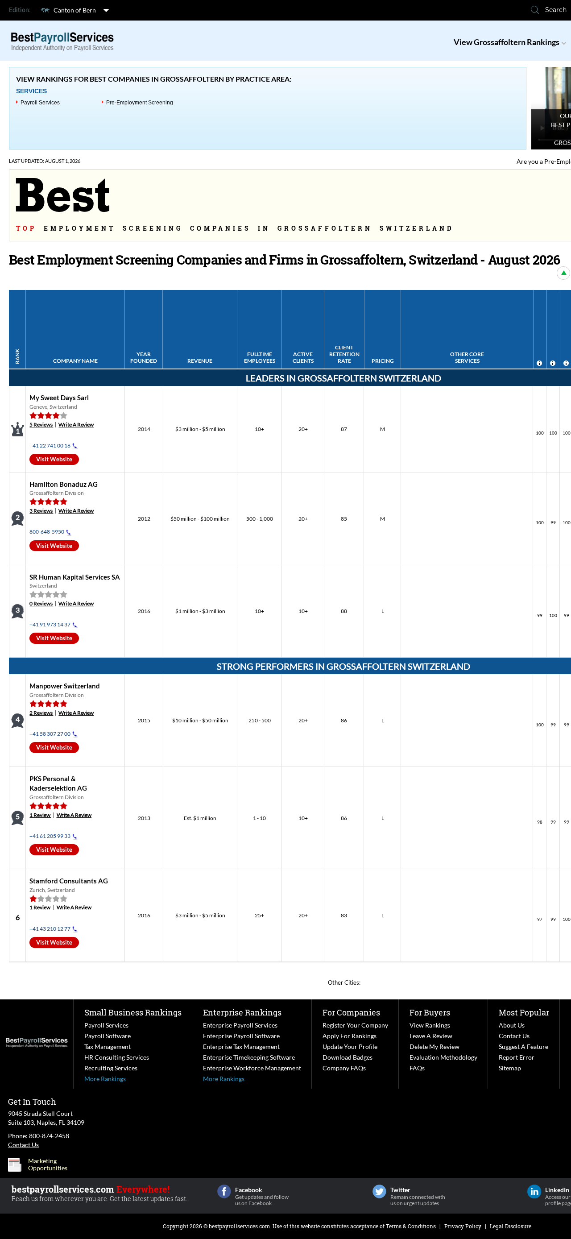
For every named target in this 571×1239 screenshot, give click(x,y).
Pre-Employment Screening (139, 102)
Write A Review (76, 424)
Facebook (224, 1191)
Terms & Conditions (411, 1226)
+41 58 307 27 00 (49, 733)
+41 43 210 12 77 (49, 928)
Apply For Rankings (350, 1036)
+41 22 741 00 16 (49, 445)
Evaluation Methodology (443, 1057)
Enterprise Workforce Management (252, 1068)
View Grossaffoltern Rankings (506, 42)
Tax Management (107, 1046)
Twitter (379, 1191)
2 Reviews (41, 712)
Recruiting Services (110, 1068)
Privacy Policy (462, 1226)
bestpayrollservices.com (239, 1226)
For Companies (351, 1012)
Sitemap (510, 1068)
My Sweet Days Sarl (59, 398)
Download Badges (347, 1057)
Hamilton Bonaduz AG (63, 484)
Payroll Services (40, 102)
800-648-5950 (46, 531)
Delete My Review (434, 1046)
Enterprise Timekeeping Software (249, 1057)
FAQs (417, 1068)
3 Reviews (41, 510)
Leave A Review (431, 1036)
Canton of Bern (75, 10)
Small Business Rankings (133, 1012)
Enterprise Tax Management (241, 1046)
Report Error (516, 1057)
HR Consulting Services (116, 1057)
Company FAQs (344, 1068)
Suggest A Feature (523, 1046)
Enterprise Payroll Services (240, 1025)
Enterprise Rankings (242, 1012)
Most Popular (524, 1012)
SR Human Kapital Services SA (74, 577)
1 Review (40, 815)
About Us (512, 1025)
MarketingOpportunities (47, 1164)
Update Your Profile (350, 1046)
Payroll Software (107, 1036)
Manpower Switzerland (64, 686)
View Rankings (430, 1025)
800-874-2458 (49, 1136)
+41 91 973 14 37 (49, 624)
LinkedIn (534, 1191)
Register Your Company (355, 1025)
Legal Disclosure (510, 1226)
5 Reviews (41, 424)
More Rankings (105, 1078)
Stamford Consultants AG (68, 881)
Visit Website (54, 459)
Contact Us (514, 1036)
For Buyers (430, 1012)
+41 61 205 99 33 (49, 836)
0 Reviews (41, 603)
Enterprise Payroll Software (241, 1036)
